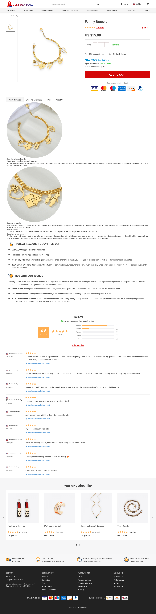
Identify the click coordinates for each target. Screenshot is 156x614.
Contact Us (46, 580)
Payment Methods (84, 580)
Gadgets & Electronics (70, 10)
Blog (43, 583)
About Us (45, 577)
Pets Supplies (130, 10)
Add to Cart (117, 74)
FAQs (80, 577)
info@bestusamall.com (14, 579)
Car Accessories (47, 10)
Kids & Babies (112, 10)
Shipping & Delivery (85, 583)
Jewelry (15, 16)
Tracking (81, 589)
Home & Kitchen (92, 10)
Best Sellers (10, 10)
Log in (125, 4)
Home (8, 16)
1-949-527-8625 (11, 577)
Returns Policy (83, 586)
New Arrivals (28, 10)
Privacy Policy (47, 586)
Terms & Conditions (49, 589)
